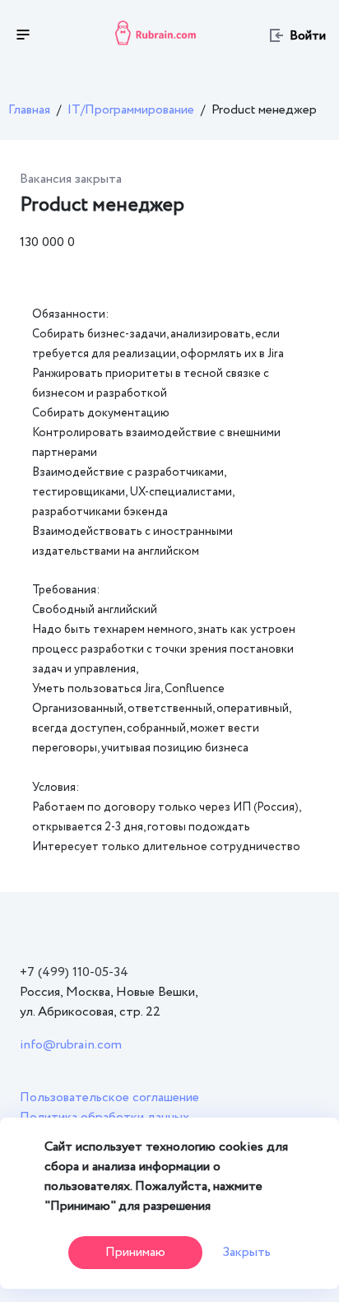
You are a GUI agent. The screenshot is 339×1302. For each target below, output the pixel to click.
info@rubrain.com (71, 1044)
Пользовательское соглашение (109, 1097)
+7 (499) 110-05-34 (74, 972)
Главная (29, 109)
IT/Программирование (130, 109)
